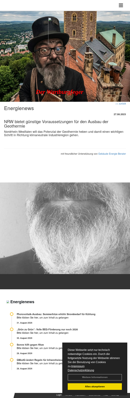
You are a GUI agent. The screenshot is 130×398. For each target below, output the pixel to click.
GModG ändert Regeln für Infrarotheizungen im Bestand (49, 360)
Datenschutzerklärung (81, 370)
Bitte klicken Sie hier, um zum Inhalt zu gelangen (43, 317)
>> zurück (120, 103)
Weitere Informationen (95, 377)
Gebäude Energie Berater (112, 153)
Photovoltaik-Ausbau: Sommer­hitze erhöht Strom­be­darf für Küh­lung (56, 314)
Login (59, 394)
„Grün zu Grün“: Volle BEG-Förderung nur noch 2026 (47, 329)
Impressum (77, 366)
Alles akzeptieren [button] (95, 386)
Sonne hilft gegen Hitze (30, 344)
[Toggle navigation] (121, 5)
